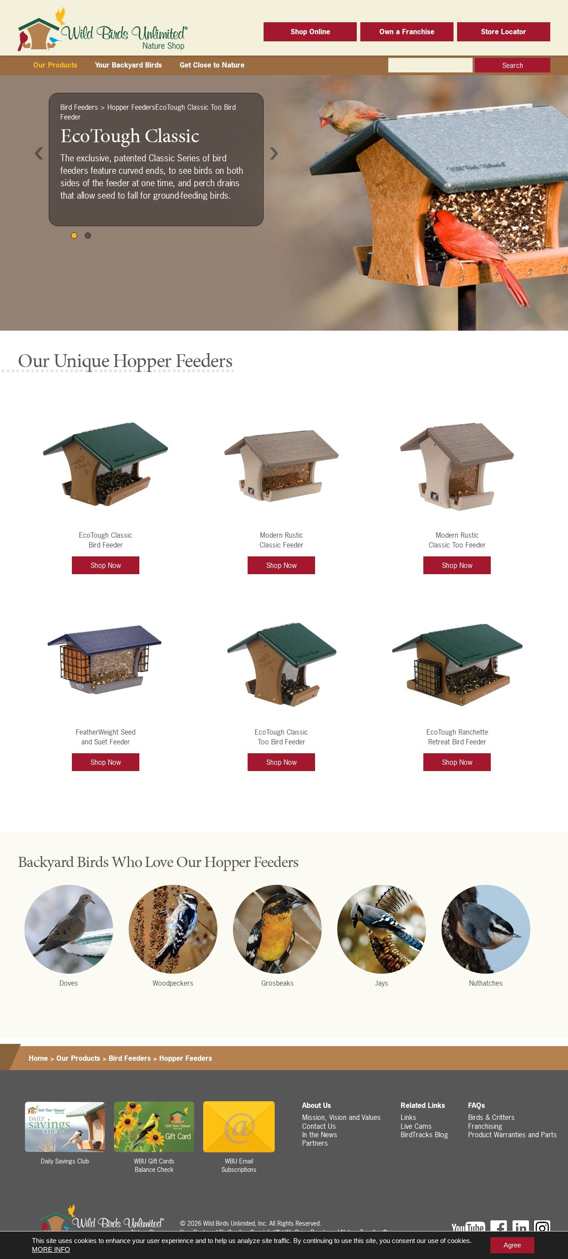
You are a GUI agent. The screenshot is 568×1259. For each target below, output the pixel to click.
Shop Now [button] (106, 565)
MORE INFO (51, 1249)
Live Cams (416, 1126)
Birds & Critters (491, 1117)
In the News (319, 1134)
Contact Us (319, 1126)
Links (408, 1117)
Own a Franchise (406, 31)
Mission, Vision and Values (341, 1117)
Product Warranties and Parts (512, 1134)
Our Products (55, 65)
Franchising (485, 1126)
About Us (316, 1105)
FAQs (476, 1105)
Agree (512, 1245)
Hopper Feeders (131, 107)
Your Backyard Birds (128, 65)
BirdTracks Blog (424, 1134)
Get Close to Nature (212, 65)
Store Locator (503, 31)
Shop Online (310, 31)
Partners (315, 1143)
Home (38, 1058)
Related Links (423, 1105)
